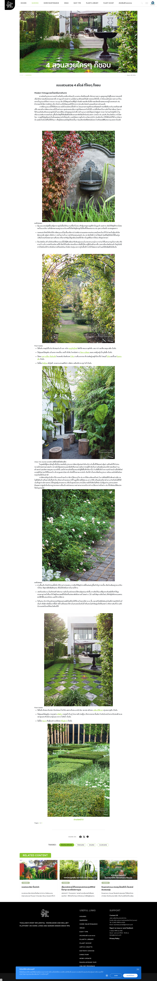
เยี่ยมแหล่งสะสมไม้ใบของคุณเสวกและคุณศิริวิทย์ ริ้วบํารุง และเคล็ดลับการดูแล (78, 888)
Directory (84, 955)
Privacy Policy (114, 938)
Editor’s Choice (87, 951)
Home (21, 75)
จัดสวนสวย (80, 845)
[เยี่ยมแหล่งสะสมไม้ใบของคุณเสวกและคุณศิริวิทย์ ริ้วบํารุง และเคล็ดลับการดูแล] (78, 870)
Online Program (87, 966)
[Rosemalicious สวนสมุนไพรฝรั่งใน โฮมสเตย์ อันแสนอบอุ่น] (118, 870)
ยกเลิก (116, 976)
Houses (24, 3)
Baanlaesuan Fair (88, 962)
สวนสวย (91, 845)
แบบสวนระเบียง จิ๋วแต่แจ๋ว (30, 887)
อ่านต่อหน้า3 (78, 819)
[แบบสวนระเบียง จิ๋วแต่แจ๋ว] (38, 870)
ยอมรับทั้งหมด (130, 976)
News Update (85, 958)
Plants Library (92, 3)
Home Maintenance (51, 3)
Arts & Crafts (86, 947)
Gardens (35, 3)
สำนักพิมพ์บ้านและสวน (125, 3)
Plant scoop (108, 3)
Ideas (66, 3)
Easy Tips (77, 3)
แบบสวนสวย (103, 845)
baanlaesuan (66, 845)
